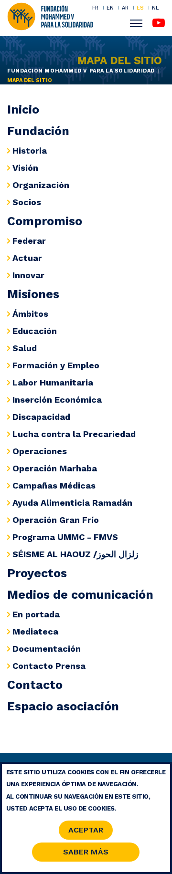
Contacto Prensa (49, 666)
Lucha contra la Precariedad (74, 434)
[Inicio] (50, 16)
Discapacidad (41, 417)
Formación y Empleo (55, 365)
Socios (26, 202)
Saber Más (85, 851)
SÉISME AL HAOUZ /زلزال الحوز (75, 554)
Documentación (46, 649)
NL (155, 8)
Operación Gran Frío (55, 520)
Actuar (27, 258)
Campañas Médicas (54, 485)
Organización (40, 185)
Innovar (28, 275)
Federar (29, 241)
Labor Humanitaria (52, 382)
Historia (29, 151)
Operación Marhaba (54, 468)
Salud (24, 348)
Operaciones (39, 451)
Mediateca (35, 631)
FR (95, 8)
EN (110, 8)
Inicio (23, 109)
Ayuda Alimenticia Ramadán (72, 503)
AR (125, 8)
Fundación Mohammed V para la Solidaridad (81, 71)
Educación (34, 331)
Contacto (35, 685)
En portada (36, 614)
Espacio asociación (63, 706)
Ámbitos (30, 314)
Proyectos (37, 573)
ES (140, 8)
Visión (25, 168)
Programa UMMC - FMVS (65, 537)
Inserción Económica (57, 400)
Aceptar (85, 829)
